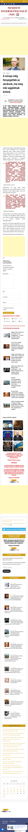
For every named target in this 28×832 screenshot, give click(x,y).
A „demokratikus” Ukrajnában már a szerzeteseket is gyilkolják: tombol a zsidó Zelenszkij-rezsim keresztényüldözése (13, 739)
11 (7, 789)
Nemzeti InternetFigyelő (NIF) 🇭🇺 (14, 11)
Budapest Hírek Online (14, 726)
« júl (3, 797)
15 (20, 789)
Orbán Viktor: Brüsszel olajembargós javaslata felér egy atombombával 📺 (13, 524)
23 (23, 791)
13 (14, 789)
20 (14, 791)
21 (17, 791)
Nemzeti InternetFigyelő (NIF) (12, 828)
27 (14, 793)
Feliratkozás (6, 571)
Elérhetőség (12, 821)
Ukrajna (8, 73)
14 (17, 789)
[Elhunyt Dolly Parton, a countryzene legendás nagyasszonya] (7, 680)
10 (4, 789)
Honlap (4, 302)
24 (4, 793)
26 (11, 793)
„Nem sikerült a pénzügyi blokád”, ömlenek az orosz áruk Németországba (13, 520)
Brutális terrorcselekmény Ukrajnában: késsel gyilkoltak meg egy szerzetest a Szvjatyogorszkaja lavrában (14, 634)
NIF (11, 583)
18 (7, 791)
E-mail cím (5, 297)
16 (23, 789)
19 (11, 791)
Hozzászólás (6, 273)
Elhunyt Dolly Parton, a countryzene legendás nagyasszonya (16, 681)
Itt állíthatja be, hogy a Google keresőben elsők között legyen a (15, 101)
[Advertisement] (14, 41)
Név (4, 291)
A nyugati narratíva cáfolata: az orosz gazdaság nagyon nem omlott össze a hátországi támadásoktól (13, 716)
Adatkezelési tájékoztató (5, 822)
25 (7, 793)
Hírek (4, 73)
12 (11, 789)
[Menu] (2, 1)
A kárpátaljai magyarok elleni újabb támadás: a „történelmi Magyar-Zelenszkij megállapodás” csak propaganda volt (13, 767)
